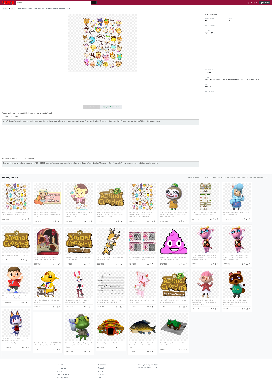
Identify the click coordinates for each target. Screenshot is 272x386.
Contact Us (61, 368)
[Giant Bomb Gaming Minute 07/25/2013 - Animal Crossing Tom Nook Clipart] (47, 327)
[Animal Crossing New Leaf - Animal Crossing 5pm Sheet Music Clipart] (111, 284)
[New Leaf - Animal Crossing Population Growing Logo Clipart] (174, 284)
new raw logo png (244, 177)
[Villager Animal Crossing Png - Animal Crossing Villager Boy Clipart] (16, 280)
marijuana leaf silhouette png (200, 177)
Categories (102, 365)
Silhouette (102, 374)
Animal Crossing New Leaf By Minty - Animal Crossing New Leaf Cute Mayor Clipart (47, 214)
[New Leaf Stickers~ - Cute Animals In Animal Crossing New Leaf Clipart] (102, 43)
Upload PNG (265, 3)
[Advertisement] (102, 89)
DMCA (59, 371)
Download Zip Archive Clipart (107, 343)
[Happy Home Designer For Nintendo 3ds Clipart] (47, 284)
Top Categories (252, 3)
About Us (60, 365)
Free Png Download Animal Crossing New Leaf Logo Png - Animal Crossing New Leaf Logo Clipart (110, 214)
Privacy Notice (63, 378)
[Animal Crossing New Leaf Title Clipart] (16, 239)
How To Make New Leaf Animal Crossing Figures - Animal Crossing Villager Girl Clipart (204, 302)
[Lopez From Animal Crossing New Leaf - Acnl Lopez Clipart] (111, 241)
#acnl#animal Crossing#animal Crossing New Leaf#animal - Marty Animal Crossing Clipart (79, 214)
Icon (99, 378)
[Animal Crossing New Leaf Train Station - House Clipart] (174, 327)
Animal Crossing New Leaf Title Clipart (15, 255)
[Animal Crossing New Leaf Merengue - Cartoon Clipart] (142, 284)
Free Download (91, 107)
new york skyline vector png (224, 177)
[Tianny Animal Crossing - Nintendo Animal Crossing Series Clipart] (79, 284)
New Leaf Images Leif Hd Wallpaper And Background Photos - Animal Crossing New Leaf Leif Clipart (174, 214)
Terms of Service (64, 374)
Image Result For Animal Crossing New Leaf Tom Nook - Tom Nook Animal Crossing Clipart (236, 302)
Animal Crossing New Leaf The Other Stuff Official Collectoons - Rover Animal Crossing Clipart (15, 341)
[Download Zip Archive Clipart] (111, 327)
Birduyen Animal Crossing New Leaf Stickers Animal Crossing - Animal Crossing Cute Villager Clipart (141, 214)
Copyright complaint (111, 107)
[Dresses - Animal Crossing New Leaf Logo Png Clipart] (79, 241)
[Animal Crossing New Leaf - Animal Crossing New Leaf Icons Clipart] (205, 197)
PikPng (5, 8)
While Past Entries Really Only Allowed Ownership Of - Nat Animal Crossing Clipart (78, 345)
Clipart (100, 371)
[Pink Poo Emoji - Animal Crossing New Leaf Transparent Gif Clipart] (174, 241)
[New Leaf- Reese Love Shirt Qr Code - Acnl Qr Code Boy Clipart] (142, 241)
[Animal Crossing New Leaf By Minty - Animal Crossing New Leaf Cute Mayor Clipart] (47, 197)
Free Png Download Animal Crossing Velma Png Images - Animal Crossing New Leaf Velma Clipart (204, 257)
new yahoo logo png (261, 177)
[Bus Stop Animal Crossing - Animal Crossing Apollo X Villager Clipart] (47, 241)
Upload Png (102, 368)
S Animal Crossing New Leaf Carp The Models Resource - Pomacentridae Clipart (142, 345)
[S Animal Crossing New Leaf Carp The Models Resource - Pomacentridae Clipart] (142, 327)
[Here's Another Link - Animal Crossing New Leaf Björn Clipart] (237, 197)
